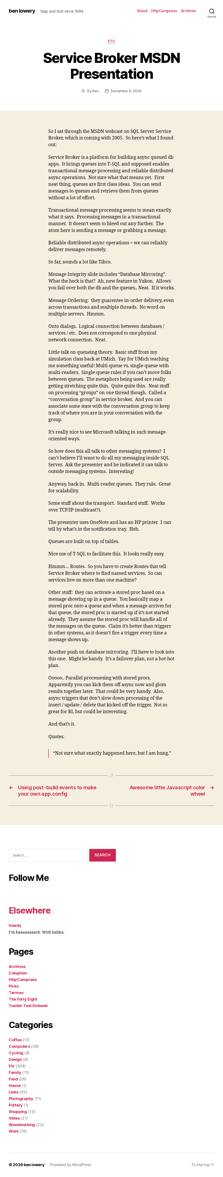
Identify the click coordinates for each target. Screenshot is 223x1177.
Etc (111, 41)
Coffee (15, 1040)
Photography (21, 1098)
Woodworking (22, 1124)
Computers (19, 1046)
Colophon (18, 973)
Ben (95, 91)
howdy (15, 925)
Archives (188, 10)
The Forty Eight (23, 999)
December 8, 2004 (126, 91)
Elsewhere (30, 910)
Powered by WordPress (70, 1164)
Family (15, 1072)
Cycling (16, 1053)
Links (14, 1092)
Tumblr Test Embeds (28, 1005)
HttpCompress (164, 10)
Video (14, 1118)
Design (15, 1059)
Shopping (18, 1111)
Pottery (16, 1105)
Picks (14, 986)
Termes (16, 992)
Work (14, 1131)
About (142, 10)
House (15, 1085)
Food (13, 1079)
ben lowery (22, 10)
